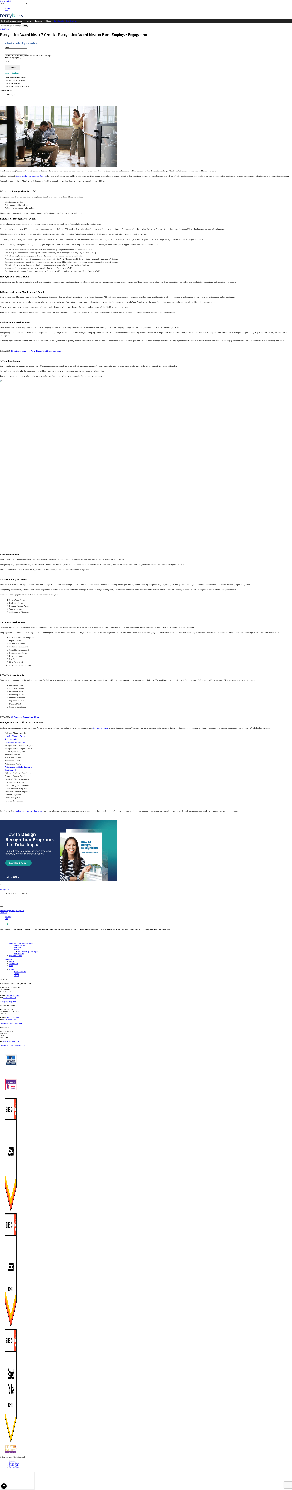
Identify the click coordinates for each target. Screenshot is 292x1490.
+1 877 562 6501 (13, 1017)
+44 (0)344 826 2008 (11, 1041)
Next (6, 919)
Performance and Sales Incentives (19, 767)
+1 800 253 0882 (13, 996)
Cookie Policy (14, 1465)
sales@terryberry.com (8, 1001)
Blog (6, 10)
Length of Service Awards (15, 736)
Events (11, 962)
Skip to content (5, 1)
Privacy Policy (14, 1463)
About (29, 21)
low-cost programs (100, 728)
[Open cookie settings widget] (4, 1486)
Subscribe (12, 67)
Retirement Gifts (11, 739)
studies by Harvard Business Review (31, 176)
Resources (38, 21)
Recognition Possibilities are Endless (17, 86)
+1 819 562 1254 (9, 1020)
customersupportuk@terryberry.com (13, 1045)
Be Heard (17, 947)
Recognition (4, 889)
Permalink (3, 913)
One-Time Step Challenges (28, 952)
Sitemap (12, 1461)
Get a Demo (58, 21)
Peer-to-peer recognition (15, 742)
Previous (8, 917)
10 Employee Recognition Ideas (25, 717)
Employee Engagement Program (11, 21)
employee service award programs (29, 811)
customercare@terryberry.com (11, 1023)
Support (7, 8)
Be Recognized (19, 945)
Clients (48, 21)
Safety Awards (10, 770)
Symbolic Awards (15, 956)
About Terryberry (20, 972)
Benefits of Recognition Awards (15, 80)
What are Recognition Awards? (16, 77)
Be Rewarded (19, 954)
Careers (16, 974)
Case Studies (13, 964)
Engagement (10, 911)
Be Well (17, 949)
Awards (3, 911)
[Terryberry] (11, 18)
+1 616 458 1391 (9, 998)
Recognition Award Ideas (13, 83)
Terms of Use (14, 1467)
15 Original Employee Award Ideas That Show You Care (36, 351)
